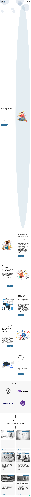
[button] (29, 2)
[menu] (27, 1)
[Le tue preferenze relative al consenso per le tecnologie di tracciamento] (29, 495)
